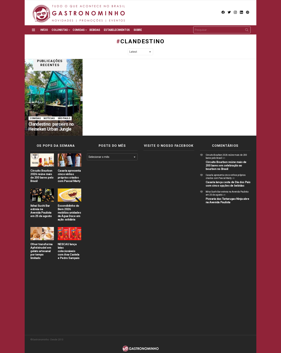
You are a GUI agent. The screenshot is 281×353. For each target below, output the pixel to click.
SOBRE (138, 29)
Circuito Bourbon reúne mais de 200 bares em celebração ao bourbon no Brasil (226, 165)
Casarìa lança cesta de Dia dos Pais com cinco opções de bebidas (228, 183)
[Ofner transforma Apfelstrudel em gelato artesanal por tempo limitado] (42, 233)
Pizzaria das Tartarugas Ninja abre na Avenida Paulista (227, 200)
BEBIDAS (94, 29)
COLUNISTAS (60, 29)
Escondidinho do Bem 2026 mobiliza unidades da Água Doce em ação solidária (69, 212)
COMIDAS (78, 29)
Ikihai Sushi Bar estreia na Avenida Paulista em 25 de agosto (41, 211)
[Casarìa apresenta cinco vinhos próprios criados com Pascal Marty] (69, 160)
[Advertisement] (112, 225)
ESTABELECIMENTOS (117, 29)
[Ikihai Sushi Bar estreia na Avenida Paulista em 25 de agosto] (42, 195)
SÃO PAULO (64, 118)
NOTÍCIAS (49, 118)
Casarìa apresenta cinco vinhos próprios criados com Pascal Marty (69, 176)
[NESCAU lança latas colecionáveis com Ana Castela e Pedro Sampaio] (69, 233)
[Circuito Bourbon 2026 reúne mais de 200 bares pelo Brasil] (42, 160)
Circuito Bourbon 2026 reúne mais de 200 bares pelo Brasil (41, 176)
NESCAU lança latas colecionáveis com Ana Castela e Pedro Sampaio (69, 251)
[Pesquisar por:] (222, 29)
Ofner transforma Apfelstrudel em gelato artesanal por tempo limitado (41, 251)
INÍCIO (44, 29)
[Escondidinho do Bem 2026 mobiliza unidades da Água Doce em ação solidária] (69, 195)
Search (247, 30)
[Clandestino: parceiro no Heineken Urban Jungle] (54, 97)
